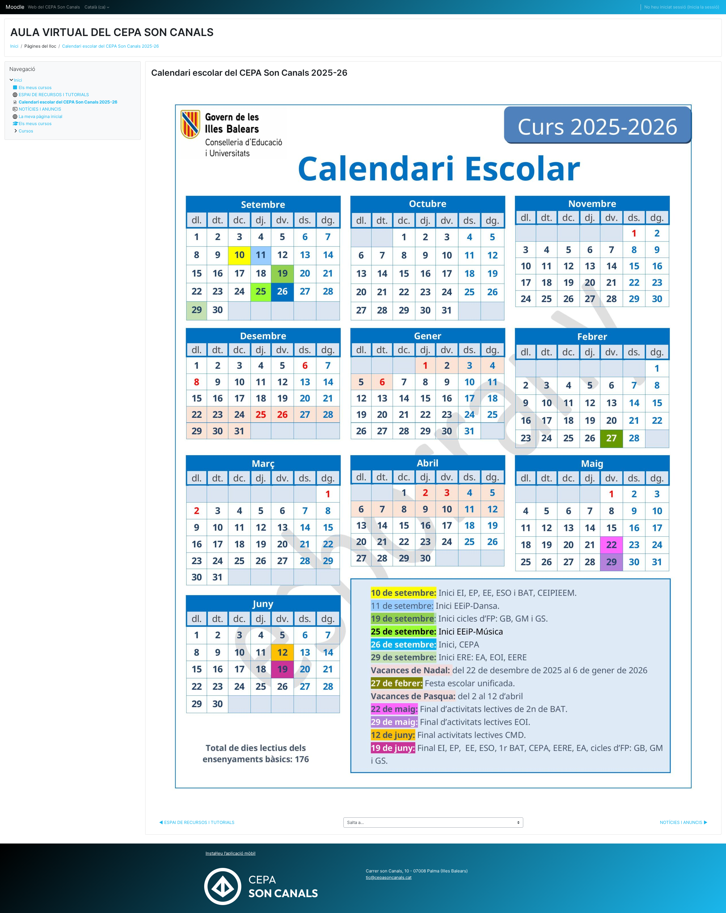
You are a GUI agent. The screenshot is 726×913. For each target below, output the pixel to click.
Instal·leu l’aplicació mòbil (231, 853)
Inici (14, 46)
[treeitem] (72, 105)
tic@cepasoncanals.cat (388, 877)
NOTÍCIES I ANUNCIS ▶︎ (684, 822)
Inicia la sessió (703, 7)
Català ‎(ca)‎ (95, 7)
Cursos (26, 131)
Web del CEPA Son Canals (54, 7)
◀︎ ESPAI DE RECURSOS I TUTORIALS (197, 822)
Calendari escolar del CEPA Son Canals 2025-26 (110, 46)
